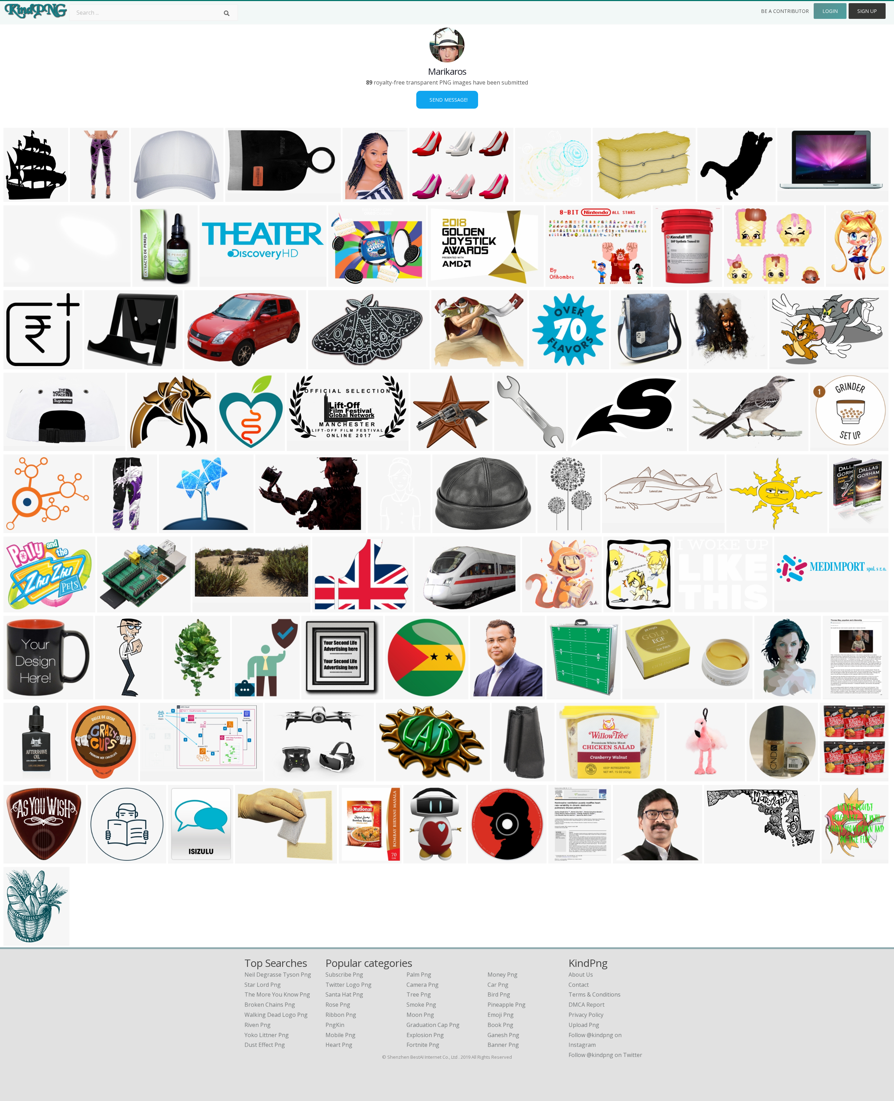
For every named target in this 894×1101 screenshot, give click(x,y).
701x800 (229, 446)
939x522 (153, 777)
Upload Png (584, 1025)
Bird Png (499, 994)
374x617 (550, 528)
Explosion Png (425, 1035)
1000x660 (18, 941)
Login (830, 11)
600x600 (83, 197)
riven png (257, 1025)
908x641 (268, 528)
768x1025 (840, 282)
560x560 (615, 528)
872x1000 (18, 197)
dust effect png (264, 1045)
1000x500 (246, 695)
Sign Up (867, 11)
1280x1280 (626, 365)
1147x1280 (84, 777)
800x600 (176, 695)
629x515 (444, 365)
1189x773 (703, 446)
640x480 (558, 282)
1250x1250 (146, 197)
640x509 (626, 859)
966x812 (427, 608)
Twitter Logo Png (348, 985)
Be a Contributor (785, 11)
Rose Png (337, 1004)
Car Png (498, 985)
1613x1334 (174, 528)
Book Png (500, 1025)
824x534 (321, 365)
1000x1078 (486, 695)
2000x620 (214, 282)
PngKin (334, 1025)
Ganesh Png (503, 1035)
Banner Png (503, 1045)
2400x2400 (583, 446)
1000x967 (18, 859)
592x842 (416, 859)
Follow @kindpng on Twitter (605, 1055)
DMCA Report (586, 1004)
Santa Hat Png (344, 994)
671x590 (16, 528)
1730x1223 (443, 282)
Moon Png (420, 1015)
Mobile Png (340, 1035)
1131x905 (99, 365)
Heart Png (338, 1045)
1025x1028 (317, 695)
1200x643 (301, 446)
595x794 (561, 859)
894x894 (701, 365)
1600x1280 (538, 608)
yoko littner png (266, 1035)
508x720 (767, 695)
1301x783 (18, 446)
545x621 (355, 197)
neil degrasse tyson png (277, 974)
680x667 (542, 365)
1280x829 (199, 365)
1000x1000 (383, 528)
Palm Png (418, 974)
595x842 (835, 695)
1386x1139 (19, 608)
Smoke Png (421, 1004)
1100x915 (343, 282)
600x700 (834, 859)
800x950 (181, 859)
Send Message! (447, 99)
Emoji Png (501, 1015)
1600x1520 (713, 197)
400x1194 (109, 695)
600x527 (687, 608)
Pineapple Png (507, 1004)
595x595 (507, 446)
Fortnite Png (422, 1045)
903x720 (739, 528)
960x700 (422, 197)
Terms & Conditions (595, 994)
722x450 (277, 777)
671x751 (559, 695)
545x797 (145, 282)
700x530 (445, 528)
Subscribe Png (344, 974)
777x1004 (844, 528)
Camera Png (422, 985)
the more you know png (277, 994)
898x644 (605, 197)
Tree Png (418, 994)
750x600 (737, 282)
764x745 (823, 446)
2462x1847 (720, 859)
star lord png (262, 985)
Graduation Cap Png (433, 1025)
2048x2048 (19, 282)
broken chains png (269, 1004)
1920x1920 (531, 197)
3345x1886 (241, 197)
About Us (581, 974)
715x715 (16, 365)
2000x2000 (835, 777)
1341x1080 (113, 608)
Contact (579, 985)
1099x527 (207, 608)
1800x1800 (572, 777)
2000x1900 (426, 446)
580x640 (759, 777)
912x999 (616, 608)
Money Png (503, 974)
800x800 (790, 197)
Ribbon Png (340, 1015)
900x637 (782, 365)
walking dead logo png (276, 1015)
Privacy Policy (586, 1015)
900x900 (665, 282)
